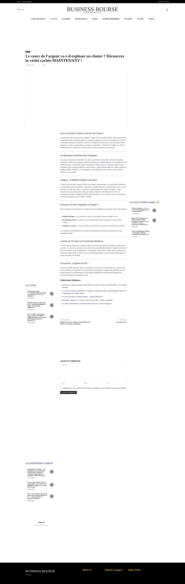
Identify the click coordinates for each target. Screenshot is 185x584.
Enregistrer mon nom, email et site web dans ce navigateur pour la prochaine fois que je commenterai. (95, 388)
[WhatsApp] (105, 65)
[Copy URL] (115, 313)
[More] (124, 313)
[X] (159, 9)
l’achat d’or (79, 194)
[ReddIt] (113, 65)
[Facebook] (155, 9)
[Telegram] (122, 65)
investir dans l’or (107, 167)
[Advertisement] (39, 221)
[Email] (118, 65)
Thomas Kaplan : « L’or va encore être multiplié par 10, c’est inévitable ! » (141, 209)
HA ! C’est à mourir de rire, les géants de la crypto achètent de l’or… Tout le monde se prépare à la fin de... (37, 496)
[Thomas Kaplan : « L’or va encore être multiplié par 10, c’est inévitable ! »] (154, 210)
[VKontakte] (43, 576)
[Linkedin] (109, 65)
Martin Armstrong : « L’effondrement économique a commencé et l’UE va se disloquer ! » (36, 293)
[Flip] (127, 65)
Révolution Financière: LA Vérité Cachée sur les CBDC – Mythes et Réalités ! (87, 300)
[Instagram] (36, 576)
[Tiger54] (41, 514)
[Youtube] (162, 9)
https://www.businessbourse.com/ (41, 525)
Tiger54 (41, 522)
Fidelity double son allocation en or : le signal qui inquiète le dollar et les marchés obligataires (36, 305)
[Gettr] (120, 313)
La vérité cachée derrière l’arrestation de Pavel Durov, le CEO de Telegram (86, 303)
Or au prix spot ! (121, 322)
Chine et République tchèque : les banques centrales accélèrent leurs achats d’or (140, 232)
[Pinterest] (100, 65)
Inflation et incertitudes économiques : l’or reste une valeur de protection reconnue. (86, 581)
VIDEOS (28, 51)
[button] (167, 9)
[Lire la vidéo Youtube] (76, 98)
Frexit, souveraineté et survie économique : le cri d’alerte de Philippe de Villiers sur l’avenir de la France (37, 485)
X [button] (183, 580)
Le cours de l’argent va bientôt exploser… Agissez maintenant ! (82, 296)
